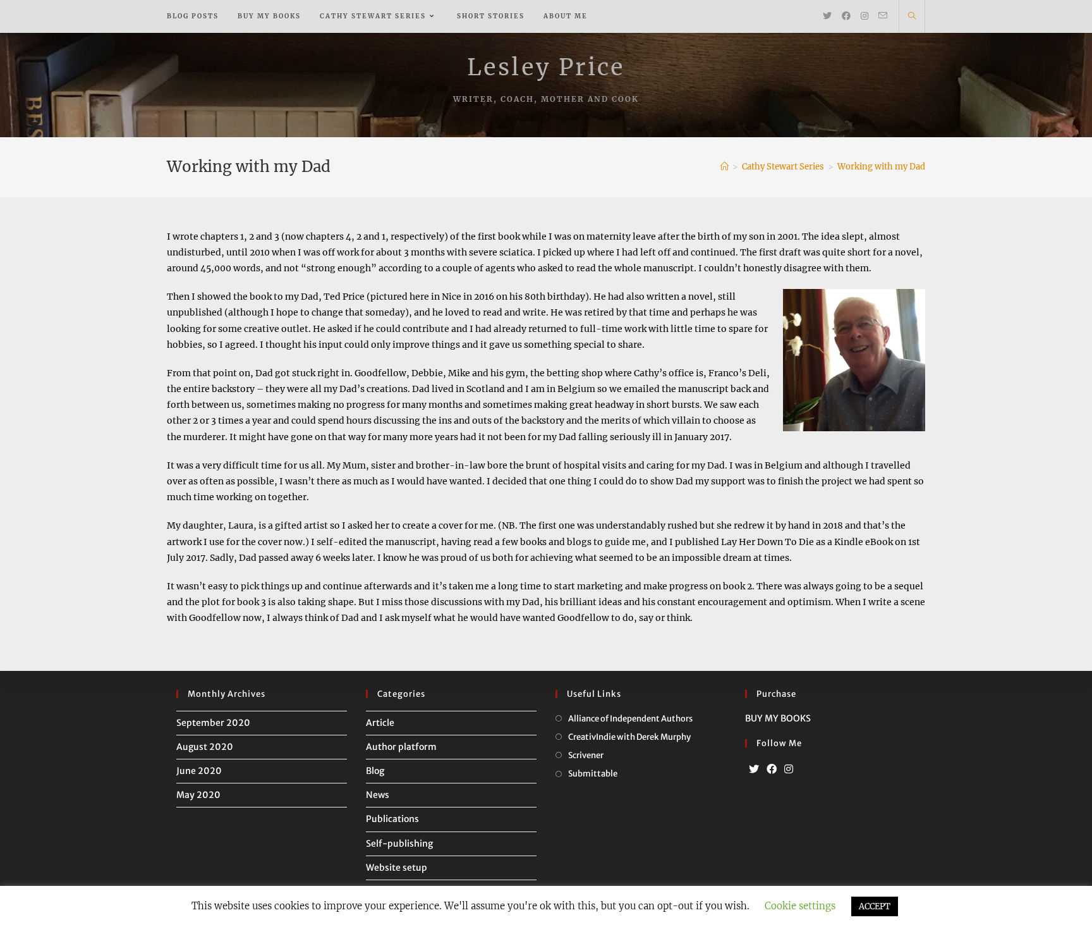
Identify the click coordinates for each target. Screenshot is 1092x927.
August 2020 (204, 746)
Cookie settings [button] (800, 906)
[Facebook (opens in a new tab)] (846, 15)
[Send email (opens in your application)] (882, 15)
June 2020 (199, 771)
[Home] (724, 166)
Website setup (396, 867)
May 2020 (198, 795)
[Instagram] (788, 769)
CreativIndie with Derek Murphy (629, 737)
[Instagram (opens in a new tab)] (864, 15)
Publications (392, 819)
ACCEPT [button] (874, 906)
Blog (375, 771)
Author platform (401, 746)
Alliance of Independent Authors (630, 718)
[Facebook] (772, 769)
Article (380, 722)
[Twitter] (754, 769)
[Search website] (912, 16)
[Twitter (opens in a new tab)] (827, 15)
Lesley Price (546, 67)
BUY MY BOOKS (778, 718)
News (377, 795)
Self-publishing (399, 843)
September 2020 (213, 722)
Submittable (592, 773)
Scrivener (586, 755)
